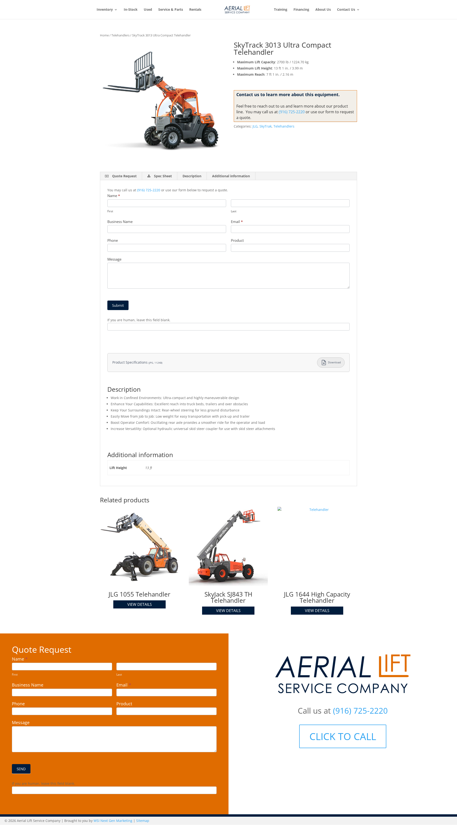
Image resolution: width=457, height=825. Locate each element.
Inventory (105, 10)
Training (280, 10)
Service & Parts (170, 10)
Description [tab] (192, 176)
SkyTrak (265, 126)
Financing (301, 10)
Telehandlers (120, 35)
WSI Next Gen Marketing (113, 820)
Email (237, 221)
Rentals (195, 10)
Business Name (120, 221)
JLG (255, 126)
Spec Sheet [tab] (163, 176)
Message (114, 259)
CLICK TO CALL (342, 736)
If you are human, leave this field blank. (138, 320)
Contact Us (346, 10)
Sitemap (142, 820)
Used (148, 10)
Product (237, 240)
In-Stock (131, 10)
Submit (118, 305)
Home (104, 35)
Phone (112, 240)
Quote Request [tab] (124, 176)
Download (334, 362)
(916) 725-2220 (292, 111)
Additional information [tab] (231, 176)
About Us (323, 10)
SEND (21, 768)
